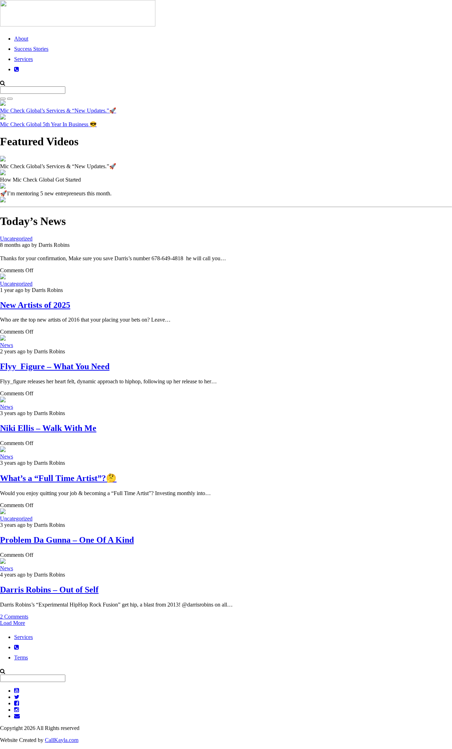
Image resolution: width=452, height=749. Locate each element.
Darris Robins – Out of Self (49, 589)
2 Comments (14, 617)
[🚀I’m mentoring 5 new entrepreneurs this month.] (3, 187)
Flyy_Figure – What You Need (54, 366)
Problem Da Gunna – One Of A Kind (67, 539)
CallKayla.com (61, 740)
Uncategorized (16, 239)
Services (23, 59)
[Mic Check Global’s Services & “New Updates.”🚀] (3, 160)
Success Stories (31, 49)
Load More (12, 623)
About (21, 39)
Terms (21, 657)
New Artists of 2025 (35, 305)
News (6, 345)
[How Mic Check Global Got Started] (3, 173)
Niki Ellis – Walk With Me (48, 428)
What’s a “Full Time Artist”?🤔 (58, 478)
